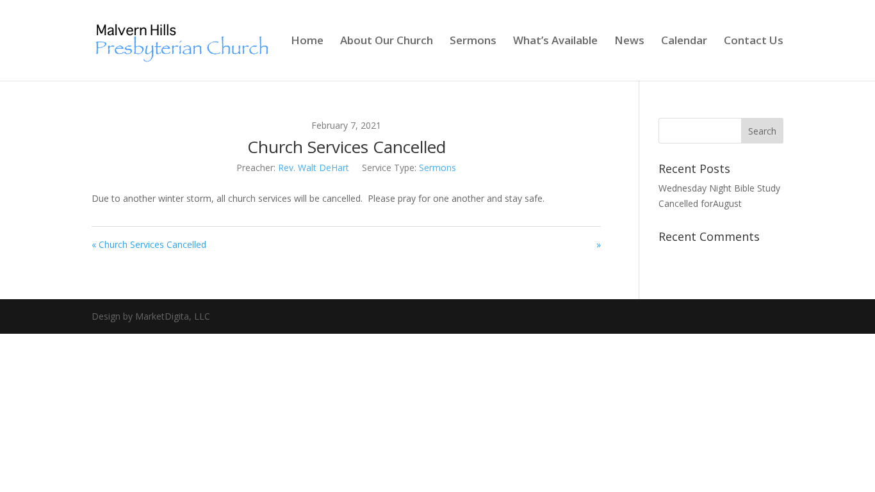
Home (307, 41)
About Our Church (386, 41)
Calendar (684, 41)
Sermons (473, 41)
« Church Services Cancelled (149, 244)
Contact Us (753, 41)
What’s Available (555, 41)
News (629, 41)
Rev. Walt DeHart (313, 167)
